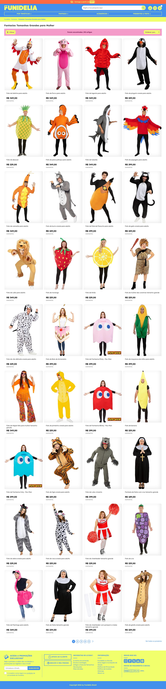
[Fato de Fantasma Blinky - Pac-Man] (103, 397)
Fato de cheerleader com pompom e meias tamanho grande (101, 626)
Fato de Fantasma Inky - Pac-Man (19, 492)
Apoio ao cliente (59, 657)
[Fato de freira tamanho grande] (63, 596)
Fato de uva (129, 558)
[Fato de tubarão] (103, 131)
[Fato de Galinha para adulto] (24, 64)
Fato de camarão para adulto (17, 226)
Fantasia (63, 13)
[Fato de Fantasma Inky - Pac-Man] (24, 463)
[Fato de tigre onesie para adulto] (63, 463)
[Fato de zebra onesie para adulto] (24, 530)
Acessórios (102, 13)
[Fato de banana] (142, 397)
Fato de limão (90, 293)
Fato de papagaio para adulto (136, 160)
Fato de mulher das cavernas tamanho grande (142, 293)
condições (29, 673)
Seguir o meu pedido (59, 663)
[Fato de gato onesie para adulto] (142, 197)
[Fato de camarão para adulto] (24, 197)
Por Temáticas (23, 13)
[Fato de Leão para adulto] (24, 264)
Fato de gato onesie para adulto (137, 226)
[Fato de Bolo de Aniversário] (63, 330)
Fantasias (14, 19)
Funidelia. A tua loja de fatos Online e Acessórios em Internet (20, 7)
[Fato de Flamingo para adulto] (24, 596)
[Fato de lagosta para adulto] (103, 64)
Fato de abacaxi (12, 160)
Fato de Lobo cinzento (93, 492)
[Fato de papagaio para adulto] (142, 131)
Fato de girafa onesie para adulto (137, 625)
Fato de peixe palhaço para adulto (58, 160)
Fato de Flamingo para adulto (17, 625)
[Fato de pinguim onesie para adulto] (142, 64)
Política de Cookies (105, 669)
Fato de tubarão (91, 160)
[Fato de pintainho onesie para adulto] (63, 397)
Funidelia (7, 19)
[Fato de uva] (142, 530)
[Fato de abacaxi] (24, 131)
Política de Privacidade (106, 667)
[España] (126, 661)
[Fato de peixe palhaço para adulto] (63, 131)
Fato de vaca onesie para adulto (58, 558)
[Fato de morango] (63, 264)
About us (101, 673)
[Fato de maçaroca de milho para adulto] (142, 330)
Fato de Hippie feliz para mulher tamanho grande (21, 427)
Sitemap (101, 671)
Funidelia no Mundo (105, 661)
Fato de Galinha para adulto (16, 93)
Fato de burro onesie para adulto (58, 226)
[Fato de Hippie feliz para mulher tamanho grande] (24, 397)
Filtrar (11, 32)
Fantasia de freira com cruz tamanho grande (141, 492)
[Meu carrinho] (160, 8)
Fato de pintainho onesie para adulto (59, 426)
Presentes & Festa (141, 13)
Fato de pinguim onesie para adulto (138, 93)
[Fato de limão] (103, 264)
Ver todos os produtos (154, 641)
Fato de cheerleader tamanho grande (99, 558)
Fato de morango (52, 293)
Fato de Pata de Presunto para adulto (99, 226)
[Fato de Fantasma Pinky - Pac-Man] (103, 330)
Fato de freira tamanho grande (57, 625)
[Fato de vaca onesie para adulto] (63, 530)
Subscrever (34, 668)
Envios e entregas (79, 663)
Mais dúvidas (78, 669)
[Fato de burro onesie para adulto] (63, 197)
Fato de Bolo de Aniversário (56, 359)
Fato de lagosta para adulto (95, 93)
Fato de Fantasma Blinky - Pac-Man (98, 426)
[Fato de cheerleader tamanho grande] (103, 530)
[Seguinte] (92, 641)
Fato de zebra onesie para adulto (18, 558)
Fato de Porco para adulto (55, 93)
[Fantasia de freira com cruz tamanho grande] (142, 463)
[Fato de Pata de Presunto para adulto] (103, 197)
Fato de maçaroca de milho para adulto (139, 359)
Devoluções (77, 667)
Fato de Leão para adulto (15, 293)
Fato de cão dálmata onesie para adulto (21, 359)
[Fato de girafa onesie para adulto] (142, 596)
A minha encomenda (81, 661)
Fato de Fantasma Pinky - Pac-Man (98, 359)
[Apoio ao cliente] (155, 8)
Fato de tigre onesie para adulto (58, 492)
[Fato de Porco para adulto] (63, 64)
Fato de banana (131, 426)
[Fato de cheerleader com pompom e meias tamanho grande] (103, 596)
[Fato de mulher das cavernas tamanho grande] (142, 264)
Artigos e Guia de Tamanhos (83, 665)
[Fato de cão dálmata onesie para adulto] (24, 330)
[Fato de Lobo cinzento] (103, 463)
